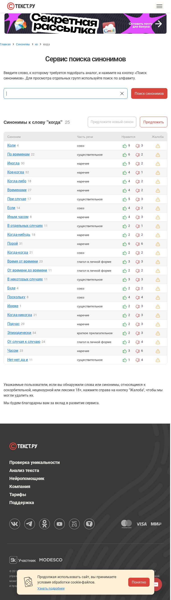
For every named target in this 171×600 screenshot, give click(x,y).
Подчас (13, 324)
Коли (11, 145)
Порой (12, 243)
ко (36, 44)
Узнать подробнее (49, 588)
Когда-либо (16, 181)
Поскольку (16, 297)
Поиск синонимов (146, 93)
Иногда (13, 163)
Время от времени (22, 261)
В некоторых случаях (25, 279)
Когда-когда (17, 252)
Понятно (137, 582)
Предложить (150, 121)
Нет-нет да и (17, 360)
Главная (5, 44)
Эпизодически (19, 333)
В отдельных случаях (25, 225)
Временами (16, 190)
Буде (11, 288)
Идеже (12, 306)
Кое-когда (15, 172)
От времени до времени (27, 270)
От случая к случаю (23, 341)
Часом (12, 350)
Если (11, 208)
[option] (85, 23)
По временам (18, 154)
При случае (16, 199)
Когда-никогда (19, 315)
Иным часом (17, 217)
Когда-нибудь (18, 234)
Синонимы (23, 44)
